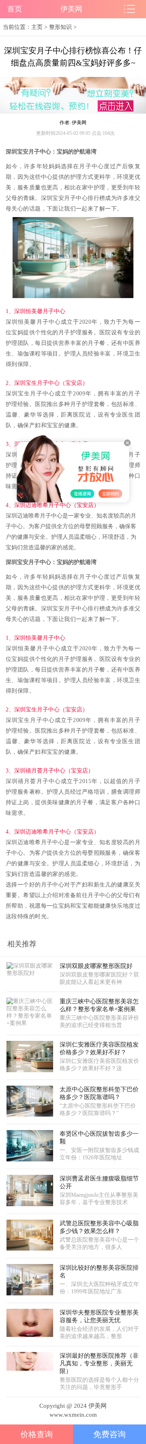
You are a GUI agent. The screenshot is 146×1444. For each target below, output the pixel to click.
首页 (14, 9)
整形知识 (60, 27)
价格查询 (36, 1434)
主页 (37, 27)
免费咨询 (109, 1434)
